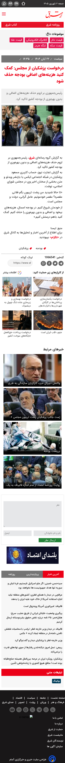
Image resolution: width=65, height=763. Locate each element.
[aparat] (25, 709)
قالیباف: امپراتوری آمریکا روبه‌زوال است (42, 606)
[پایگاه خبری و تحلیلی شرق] (54, 14)
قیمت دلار (56, 40)
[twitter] (55, 263)
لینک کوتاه (27, 257)
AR (10, 4)
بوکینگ (56, 681)
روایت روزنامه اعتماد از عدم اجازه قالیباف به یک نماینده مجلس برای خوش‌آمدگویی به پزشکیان (33, 485)
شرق (32, 157)
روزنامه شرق (53, 25)
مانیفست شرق (55, 735)
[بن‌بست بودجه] (32, 438)
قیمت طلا (16, 40)
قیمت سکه (56, 45)
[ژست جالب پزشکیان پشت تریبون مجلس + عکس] (32, 404)
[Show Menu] (3, 12)
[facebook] (49, 263)
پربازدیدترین (32, 574)
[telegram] (61, 264)
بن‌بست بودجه (52, 451)
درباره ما (59, 724)
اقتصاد (19, 698)
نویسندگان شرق (55, 741)
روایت (32, 702)
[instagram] (46, 709)
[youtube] (12, 709)
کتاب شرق (11, 25)
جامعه (42, 698)
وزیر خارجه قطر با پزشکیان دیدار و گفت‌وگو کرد (38, 640)
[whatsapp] (43, 263)
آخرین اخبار (53, 574)
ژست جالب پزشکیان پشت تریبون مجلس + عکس (35, 417)
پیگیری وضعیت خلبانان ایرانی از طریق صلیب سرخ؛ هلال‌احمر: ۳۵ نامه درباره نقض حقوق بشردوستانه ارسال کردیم (34, 617)
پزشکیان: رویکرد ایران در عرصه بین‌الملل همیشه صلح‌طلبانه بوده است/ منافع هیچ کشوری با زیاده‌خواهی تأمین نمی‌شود (32, 663)
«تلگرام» (54, 237)
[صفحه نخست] (22, 3)
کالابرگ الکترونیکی (36, 40)
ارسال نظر (50, 540)
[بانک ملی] (33, 563)
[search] (4, 3)
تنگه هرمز (40, 45)
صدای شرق (8, 702)
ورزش (43, 702)
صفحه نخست (57, 698)
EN (16, 4)
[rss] (52, 709)
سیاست (57, 59)
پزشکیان (24, 248)
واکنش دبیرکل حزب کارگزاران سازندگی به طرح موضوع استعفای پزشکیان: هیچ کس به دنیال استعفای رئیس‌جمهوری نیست (34, 383)
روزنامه (11, 574)
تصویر (21, 702)
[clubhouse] (19, 709)
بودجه (39, 248)
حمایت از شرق (55, 729)
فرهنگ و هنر (57, 702)
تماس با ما (58, 718)
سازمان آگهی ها (55, 746)
